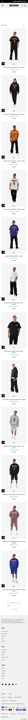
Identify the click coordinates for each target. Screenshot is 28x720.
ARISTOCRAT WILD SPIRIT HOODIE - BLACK (14, 114)
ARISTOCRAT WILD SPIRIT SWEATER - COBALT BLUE (14, 590)
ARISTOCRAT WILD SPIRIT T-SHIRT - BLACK (14, 67)
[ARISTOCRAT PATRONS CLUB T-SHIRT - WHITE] (14, 282)
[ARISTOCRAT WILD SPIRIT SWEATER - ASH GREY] (14, 425)
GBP (10, 693)
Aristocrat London (14, 69)
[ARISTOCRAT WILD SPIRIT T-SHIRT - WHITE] (14, 188)
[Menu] (2, 5)
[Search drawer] (22, 5)
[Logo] (14, 5)
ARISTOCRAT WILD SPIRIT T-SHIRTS (14, 256)
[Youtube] (12, 684)
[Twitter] (9, 684)
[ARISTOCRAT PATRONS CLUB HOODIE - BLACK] (14, 378)
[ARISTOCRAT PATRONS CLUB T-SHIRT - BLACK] (14, 330)
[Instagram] (2, 684)
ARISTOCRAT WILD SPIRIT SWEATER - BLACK (14, 494)
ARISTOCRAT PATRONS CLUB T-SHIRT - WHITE (14, 303)
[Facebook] (6, 684)
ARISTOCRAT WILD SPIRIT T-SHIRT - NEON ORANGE (14, 161)
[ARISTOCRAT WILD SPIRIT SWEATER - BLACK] (14, 473)
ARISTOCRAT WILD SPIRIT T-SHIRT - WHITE (14, 209)
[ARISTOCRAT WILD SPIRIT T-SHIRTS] (14, 235)
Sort (5, 25)
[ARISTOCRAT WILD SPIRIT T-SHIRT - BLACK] (14, 46)
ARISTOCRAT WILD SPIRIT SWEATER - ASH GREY (14, 447)
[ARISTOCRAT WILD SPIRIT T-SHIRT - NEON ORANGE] (14, 140)
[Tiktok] (16, 684)
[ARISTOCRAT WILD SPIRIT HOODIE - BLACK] (14, 93)
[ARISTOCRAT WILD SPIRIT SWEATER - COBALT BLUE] (14, 568)
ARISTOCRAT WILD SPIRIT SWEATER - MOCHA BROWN (14, 542)
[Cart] (25, 5)
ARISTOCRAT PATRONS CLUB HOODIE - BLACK (14, 399)
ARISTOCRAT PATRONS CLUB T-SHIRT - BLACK (14, 352)
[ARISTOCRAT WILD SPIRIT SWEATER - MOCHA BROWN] (14, 520)
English (3, 693)
